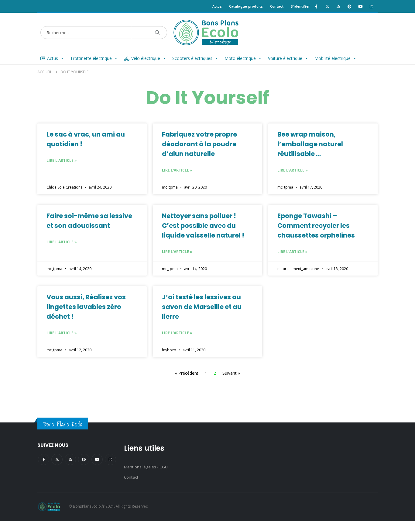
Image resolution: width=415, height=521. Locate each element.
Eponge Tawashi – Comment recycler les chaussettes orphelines (316, 225)
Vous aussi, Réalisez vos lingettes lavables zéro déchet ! (86, 307)
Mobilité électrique (332, 58)
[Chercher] (157, 32)
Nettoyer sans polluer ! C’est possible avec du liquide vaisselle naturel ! (203, 225)
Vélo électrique (145, 58)
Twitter (57, 459)
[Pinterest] (349, 6)
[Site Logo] (208, 32)
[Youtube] (360, 6)
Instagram (110, 459)
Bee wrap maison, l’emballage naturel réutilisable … (310, 144)
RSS (70, 459)
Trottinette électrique (91, 58)
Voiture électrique (285, 58)
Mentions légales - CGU (146, 467)
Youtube (97, 459)
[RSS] (338, 6)
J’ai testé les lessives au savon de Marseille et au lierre (202, 307)
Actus (217, 6)
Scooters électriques (192, 58)
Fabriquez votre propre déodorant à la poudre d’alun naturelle (199, 144)
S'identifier (300, 6)
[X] (327, 6)
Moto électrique (240, 58)
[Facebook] (316, 6)
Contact (276, 6)
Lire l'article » (61, 160)
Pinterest (83, 459)
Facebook (43, 459)
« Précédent (186, 373)
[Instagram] (372, 6)
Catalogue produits (246, 6)
